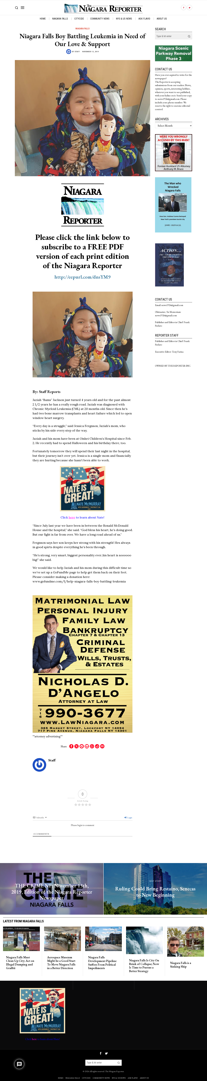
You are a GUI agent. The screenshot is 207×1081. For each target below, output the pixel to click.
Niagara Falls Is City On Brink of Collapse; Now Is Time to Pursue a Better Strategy (144, 966)
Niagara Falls (82, 28)
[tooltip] (183, 7)
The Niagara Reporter (114, 1071)
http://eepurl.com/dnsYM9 (82, 277)
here (72, 517)
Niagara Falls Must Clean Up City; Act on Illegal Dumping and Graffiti (20, 963)
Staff (77, 52)
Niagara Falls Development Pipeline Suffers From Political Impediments (102, 963)
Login (129, 817)
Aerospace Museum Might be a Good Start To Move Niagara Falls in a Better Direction (61, 963)
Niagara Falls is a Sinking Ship (180, 964)
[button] (189, 36)
